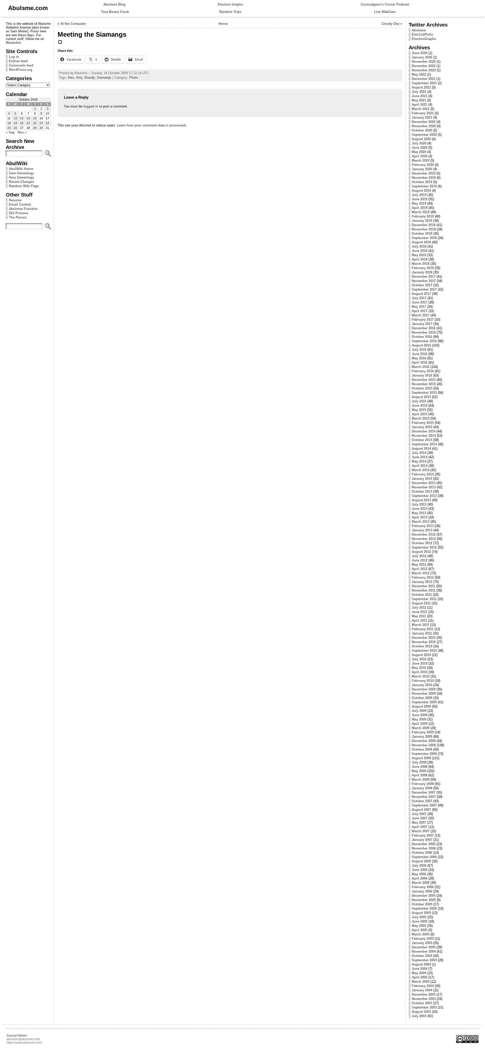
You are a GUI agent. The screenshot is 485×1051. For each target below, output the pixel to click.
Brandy (90, 77)
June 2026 (419, 53)
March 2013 (420, 521)
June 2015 (419, 405)
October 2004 (422, 956)
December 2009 (423, 689)
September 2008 (424, 754)
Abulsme (419, 30)
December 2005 (423, 895)
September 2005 (424, 908)
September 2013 (424, 496)
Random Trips (230, 12)
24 (47, 123)
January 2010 (422, 685)
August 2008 (421, 758)
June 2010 (419, 663)
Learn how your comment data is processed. (152, 125)
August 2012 (421, 552)
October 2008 (422, 749)
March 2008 (420, 779)
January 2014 (422, 478)
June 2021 (419, 96)
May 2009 (419, 719)
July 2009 (419, 711)
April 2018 (419, 259)
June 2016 (419, 354)
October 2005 (422, 904)
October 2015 (422, 388)
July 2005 (419, 917)
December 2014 (423, 431)
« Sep (10, 132)
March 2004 (420, 981)
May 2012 (419, 564)
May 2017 (419, 307)
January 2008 (422, 788)
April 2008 (419, 775)
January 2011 (422, 633)
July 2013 (419, 504)
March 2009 (420, 728)
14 (28, 118)
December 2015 (423, 380)
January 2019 (422, 221)
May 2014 (419, 461)
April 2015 (419, 414)
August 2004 (421, 964)
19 (15, 123)
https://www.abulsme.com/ (24, 1042)
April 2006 (419, 878)
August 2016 (421, 345)
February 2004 (423, 986)
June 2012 (419, 560)
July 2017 (419, 298)
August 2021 (421, 87)
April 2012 (419, 569)
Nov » (22, 132)
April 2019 (419, 208)
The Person (18, 217)
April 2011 (419, 620)
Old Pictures (18, 213)
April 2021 (419, 104)
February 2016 (423, 371)
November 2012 (424, 539)
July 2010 (419, 659)
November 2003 (424, 999)
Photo (133, 77)
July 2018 (419, 246)
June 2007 (419, 818)
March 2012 (420, 573)
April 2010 (419, 672)
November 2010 (424, 642)
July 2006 (419, 865)
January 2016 (422, 375)
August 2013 (421, 500)
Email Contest (20, 204)
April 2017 (419, 311)
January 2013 (422, 530)
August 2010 (421, 655)
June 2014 (419, 457)
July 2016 (419, 350)
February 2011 (422, 629)
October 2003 (422, 1003)
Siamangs (104, 77)
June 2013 (419, 509)
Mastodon (13, 43)
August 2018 (421, 242)
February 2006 (423, 887)
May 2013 (419, 513)
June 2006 (419, 870)
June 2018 (419, 251)
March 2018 (420, 264)
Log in (14, 57)
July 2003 (419, 1016)
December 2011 (423, 586)
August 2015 (421, 397)
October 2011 (422, 595)
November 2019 (424, 178)
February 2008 (423, 784)
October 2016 (422, 337)
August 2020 (421, 139)
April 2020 (419, 156)
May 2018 (419, 255)
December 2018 (423, 225)
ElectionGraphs (424, 39)
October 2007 (422, 801)
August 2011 (421, 603)
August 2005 (421, 913)
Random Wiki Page (24, 186)
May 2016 (419, 358)
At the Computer (73, 24)
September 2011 (424, 599)
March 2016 (420, 367)
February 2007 (423, 835)
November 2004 (424, 951)
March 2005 (420, 934)
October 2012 (422, 543)
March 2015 (420, 418)
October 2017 (422, 285)
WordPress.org (20, 70)
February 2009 (423, 732)
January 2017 (422, 324)
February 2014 (423, 474)
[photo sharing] (60, 44)
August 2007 (421, 810)
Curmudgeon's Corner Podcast (385, 4)
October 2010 (422, 646)
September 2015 (424, 393)
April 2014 (419, 466)
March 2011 (420, 625)
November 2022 (424, 70)
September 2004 (424, 960)
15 (35, 118)
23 (41, 123)
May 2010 (419, 668)
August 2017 (421, 294)
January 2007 (422, 840)
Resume (15, 200)
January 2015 (422, 427)
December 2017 (423, 276)
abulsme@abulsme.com (23, 1039)
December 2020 (423, 122)
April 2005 (419, 930)
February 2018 (423, 268)
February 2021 (423, 113)
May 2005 (419, 926)
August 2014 (421, 448)
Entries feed (18, 61)
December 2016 (423, 328)
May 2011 (419, 616)
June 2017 (419, 302)
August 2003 (421, 1012)
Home (223, 24)
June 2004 (419, 969)
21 (28, 123)
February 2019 (423, 216)
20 (21, 123)
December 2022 (423, 66)
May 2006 (419, 874)
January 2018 (422, 272)
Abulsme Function (23, 209)
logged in (90, 106)
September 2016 (424, 341)
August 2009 (421, 706)
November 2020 (424, 126)
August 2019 (421, 190)
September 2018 (424, 238)
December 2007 (423, 792)
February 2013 (423, 526)
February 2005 (423, 938)
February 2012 (423, 577)
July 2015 (419, 401)
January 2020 (422, 169)
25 (9, 127)
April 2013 (419, 517)
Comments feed (21, 65)
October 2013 (422, 491)
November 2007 (424, 797)
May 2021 (419, 100)
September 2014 (424, 444)
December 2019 (423, 173)
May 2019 (419, 203)
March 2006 (420, 883)
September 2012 (424, 547)
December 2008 (423, 741)
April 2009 (419, 724)
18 (9, 123)
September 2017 (424, 289)
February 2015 (423, 423)
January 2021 (422, 117)
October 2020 (422, 130)
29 (35, 127)
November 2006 (424, 848)
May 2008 (419, 771)
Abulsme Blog (114, 4)
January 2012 (422, 582)
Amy (79, 77)
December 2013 (423, 483)
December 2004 (423, 947)
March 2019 (420, 212)
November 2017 (424, 281)
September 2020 (424, 135)
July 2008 (419, 762)
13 (21, 118)
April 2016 (419, 362)
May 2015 (419, 410)
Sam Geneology (21, 173)
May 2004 (419, 973)
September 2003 (424, 1007)
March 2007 (420, 831)
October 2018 (422, 233)
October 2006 (422, 853)
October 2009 (422, 698)
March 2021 (420, 109)
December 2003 (423, 994)
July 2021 (419, 92)
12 (15, 118)
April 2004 (419, 977)
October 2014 (422, 440)
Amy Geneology (21, 177)
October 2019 (422, 182)
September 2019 (424, 186)
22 (35, 123)
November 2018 (424, 229)
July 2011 (419, 607)
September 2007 (424, 805)
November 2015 (424, 384)
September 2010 (424, 650)
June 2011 (419, 612)
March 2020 (420, 160)
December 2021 (423, 79)
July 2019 (419, 195)
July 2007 (419, 814)
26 (15, 127)
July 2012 (419, 556)
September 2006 (424, 857)
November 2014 (424, 435)
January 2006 (422, 891)
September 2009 (424, 702)
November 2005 (424, 900)
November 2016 (424, 332)
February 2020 (423, 165)
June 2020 (419, 147)
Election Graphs (230, 4)
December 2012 (423, 534)
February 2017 (423, 319)
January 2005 (422, 943)
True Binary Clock (115, 12)
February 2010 (423, 681)
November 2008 (424, 745)
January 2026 (422, 57)
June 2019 (419, 199)
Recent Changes (21, 182)
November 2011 (423, 590)
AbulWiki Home (21, 169)
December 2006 (423, 844)
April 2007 (419, 827)
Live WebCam (385, 12)
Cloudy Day (390, 24)
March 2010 (420, 676)
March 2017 (420, 315)
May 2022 (419, 74)
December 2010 (423, 638)
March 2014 (420, 470)
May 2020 (419, 152)
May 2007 (419, 822)
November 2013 (424, 487)
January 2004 (422, 990)
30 (41, 127)
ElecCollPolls (422, 34)
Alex (71, 77)
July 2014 (419, 453)
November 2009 (424, 693)
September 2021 (424, 83)
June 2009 (419, 715)
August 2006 (421, 861)
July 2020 (419, 143)
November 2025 (424, 61)
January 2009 (422, 736)
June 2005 (419, 921)
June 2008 (419, 767)
